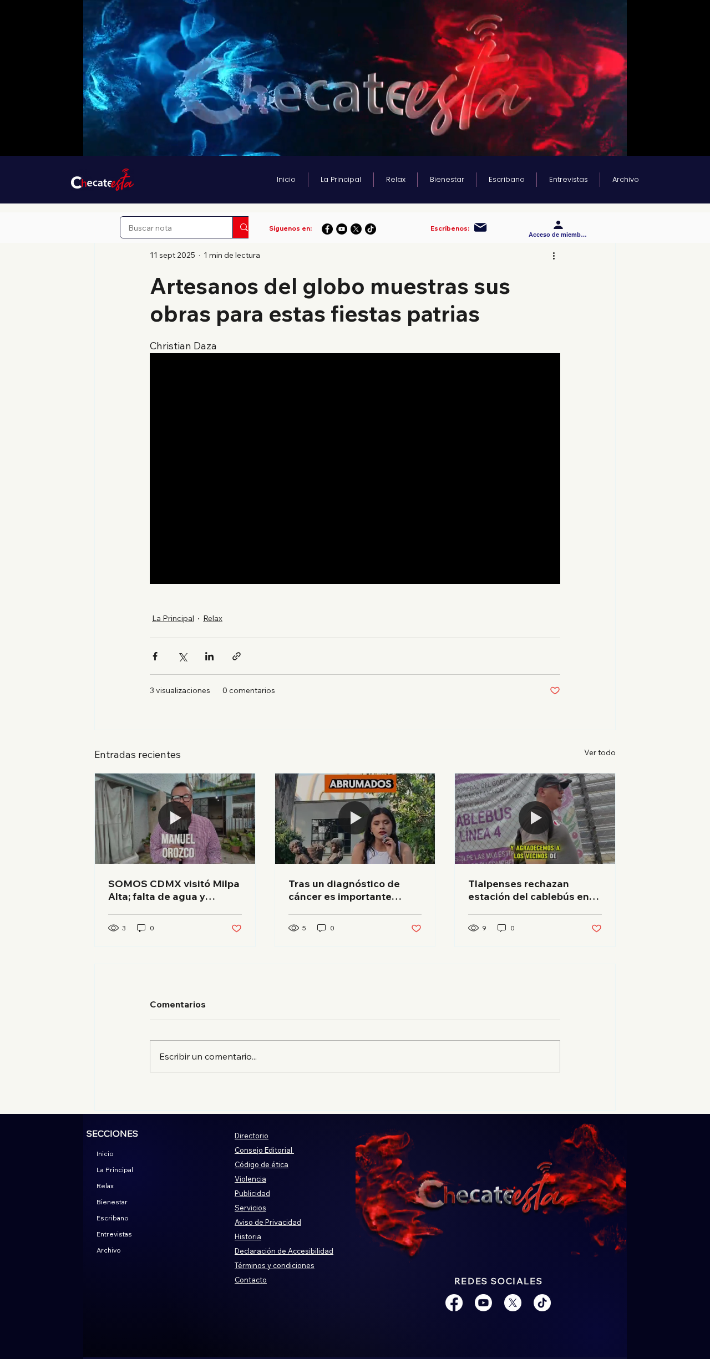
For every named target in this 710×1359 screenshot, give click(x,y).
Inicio (105, 1153)
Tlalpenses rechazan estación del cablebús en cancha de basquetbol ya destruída (529, 890)
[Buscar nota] (243, 227)
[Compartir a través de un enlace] (236, 656)
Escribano (113, 1218)
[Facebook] (327, 229)
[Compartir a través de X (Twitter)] (182, 656)
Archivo (109, 1250)
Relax (212, 618)
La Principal (173, 618)
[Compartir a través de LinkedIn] (209, 656)
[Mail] (480, 227)
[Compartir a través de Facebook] (155, 656)
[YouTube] (341, 229)
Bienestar (112, 1202)
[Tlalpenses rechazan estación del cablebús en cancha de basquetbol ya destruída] (535, 818)
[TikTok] (370, 229)
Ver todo (600, 752)
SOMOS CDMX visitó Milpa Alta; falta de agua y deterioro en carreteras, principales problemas (174, 890)
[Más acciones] (553, 255)
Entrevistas (114, 1234)
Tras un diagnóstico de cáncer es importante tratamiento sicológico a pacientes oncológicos (347, 890)
